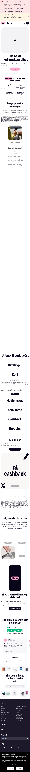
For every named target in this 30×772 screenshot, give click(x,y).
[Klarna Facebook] (4, 747)
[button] (28, 6)
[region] (15, 762)
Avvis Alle (11, 768)
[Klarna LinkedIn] (11, 747)
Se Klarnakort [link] (15, 393)
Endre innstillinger (15, 764)
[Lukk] (27, 754)
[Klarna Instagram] (25, 747)
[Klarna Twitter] (18, 747)
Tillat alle (19, 768)
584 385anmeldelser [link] (18, 633)
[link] (8, 539)
